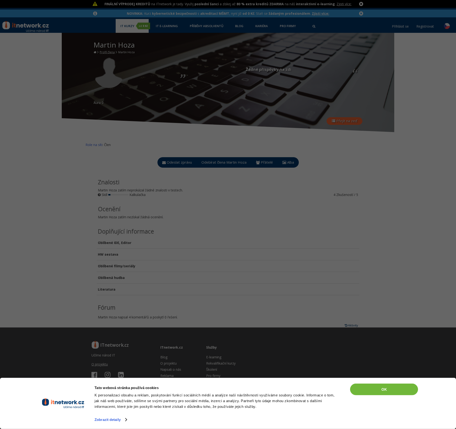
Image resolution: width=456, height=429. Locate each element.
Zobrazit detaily (108, 420)
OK (384, 389)
